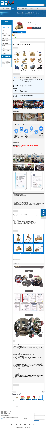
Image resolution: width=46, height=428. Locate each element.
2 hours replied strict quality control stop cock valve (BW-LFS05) (40, 403)
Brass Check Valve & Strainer (7, 38)
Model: (14, 39)
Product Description (16, 41)
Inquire (29, 27)
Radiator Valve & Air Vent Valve (7, 50)
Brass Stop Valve (5, 43)
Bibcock (3, 45)
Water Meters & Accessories (6, 35)
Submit (37, 420)
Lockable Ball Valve (5, 25)
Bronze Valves (4, 33)
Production (25, 417)
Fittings (4, 30)
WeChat (43, 216)
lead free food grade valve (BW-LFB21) (23, 402)
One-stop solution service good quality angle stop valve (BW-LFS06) (34, 403)
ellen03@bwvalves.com (41, 3)
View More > (3, 418)
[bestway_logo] (7, 3)
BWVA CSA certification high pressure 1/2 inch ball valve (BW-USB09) (28, 403)
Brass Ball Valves (5, 40)
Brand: (28, 39)
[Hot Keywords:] (44, 5)
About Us (25, 413)
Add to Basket (37, 27)
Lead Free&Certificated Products (7, 27)
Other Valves (4, 53)
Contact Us (25, 418)
